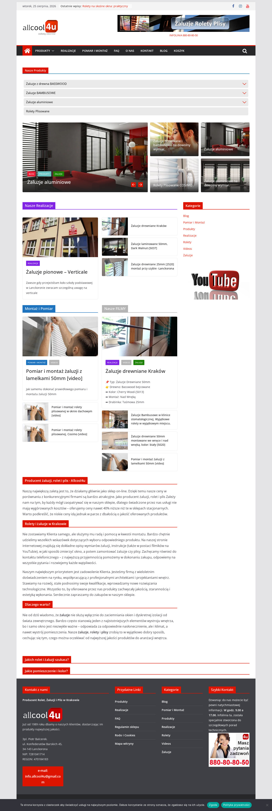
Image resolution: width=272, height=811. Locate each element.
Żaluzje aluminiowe (41, 182)
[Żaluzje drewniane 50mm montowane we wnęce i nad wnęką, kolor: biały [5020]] (115, 441)
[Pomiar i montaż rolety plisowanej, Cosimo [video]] (35, 433)
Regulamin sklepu (127, 727)
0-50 (195, 35)
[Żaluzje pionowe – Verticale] (60, 237)
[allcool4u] (42, 710)
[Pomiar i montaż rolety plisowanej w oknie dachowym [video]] (35, 412)
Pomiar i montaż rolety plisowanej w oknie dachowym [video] (72, 411)
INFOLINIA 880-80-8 (181, 35)
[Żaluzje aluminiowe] (77, 125)
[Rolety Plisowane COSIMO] (174, 175)
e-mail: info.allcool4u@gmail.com (43, 776)
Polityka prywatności (236, 804)
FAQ (116, 51)
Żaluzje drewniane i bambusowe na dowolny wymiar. (171, 145)
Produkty (42, 51)
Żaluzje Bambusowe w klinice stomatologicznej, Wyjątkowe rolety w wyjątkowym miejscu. (151, 419)
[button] (52, 51)
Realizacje (68, 51)
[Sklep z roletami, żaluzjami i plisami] (27, 51)
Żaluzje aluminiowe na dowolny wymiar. (221, 183)
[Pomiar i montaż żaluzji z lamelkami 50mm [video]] (60, 336)
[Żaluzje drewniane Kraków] (115, 226)
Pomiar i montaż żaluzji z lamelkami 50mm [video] (54, 374)
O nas (130, 51)
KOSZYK (179, 51)
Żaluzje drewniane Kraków (148, 226)
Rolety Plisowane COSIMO (173, 185)
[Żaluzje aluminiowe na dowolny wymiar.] (225, 175)
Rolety (187, 242)
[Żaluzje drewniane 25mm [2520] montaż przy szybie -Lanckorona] (115, 267)
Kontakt (147, 51)
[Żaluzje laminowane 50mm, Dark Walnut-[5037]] (115, 247)
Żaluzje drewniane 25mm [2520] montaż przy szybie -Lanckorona (152, 266)
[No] (267, 805)
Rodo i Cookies (125, 735)
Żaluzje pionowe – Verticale (57, 271)
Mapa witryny (124, 743)
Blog (163, 51)
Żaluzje (51, 173)
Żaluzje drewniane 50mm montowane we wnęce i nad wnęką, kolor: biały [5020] (149, 440)
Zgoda (213, 804)
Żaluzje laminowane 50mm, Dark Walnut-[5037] (149, 246)
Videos (54, 362)
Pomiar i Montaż (95, 51)
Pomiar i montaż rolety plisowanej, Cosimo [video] (69, 432)
